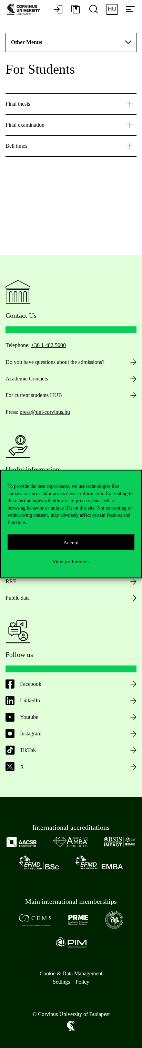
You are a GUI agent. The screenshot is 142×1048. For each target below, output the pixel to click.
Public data (18, 598)
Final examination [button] (25, 125)
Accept (71, 542)
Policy (82, 982)
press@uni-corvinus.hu (45, 412)
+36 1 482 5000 (48, 345)
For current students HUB (34, 395)
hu (112, 9)
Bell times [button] (16, 146)
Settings (61, 982)
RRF (11, 581)
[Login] (58, 9)
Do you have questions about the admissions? (55, 362)
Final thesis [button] (18, 104)
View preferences (71, 561)
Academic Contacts (27, 378)
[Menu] (130, 9)
